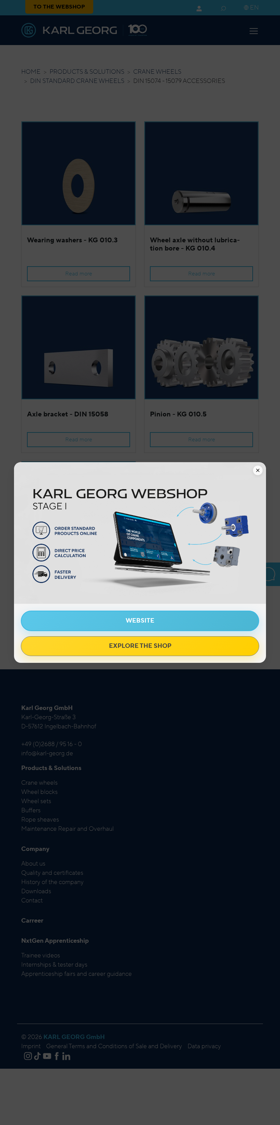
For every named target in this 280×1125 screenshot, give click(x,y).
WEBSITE (140, 621)
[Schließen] (258, 470)
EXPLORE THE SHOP (140, 646)
